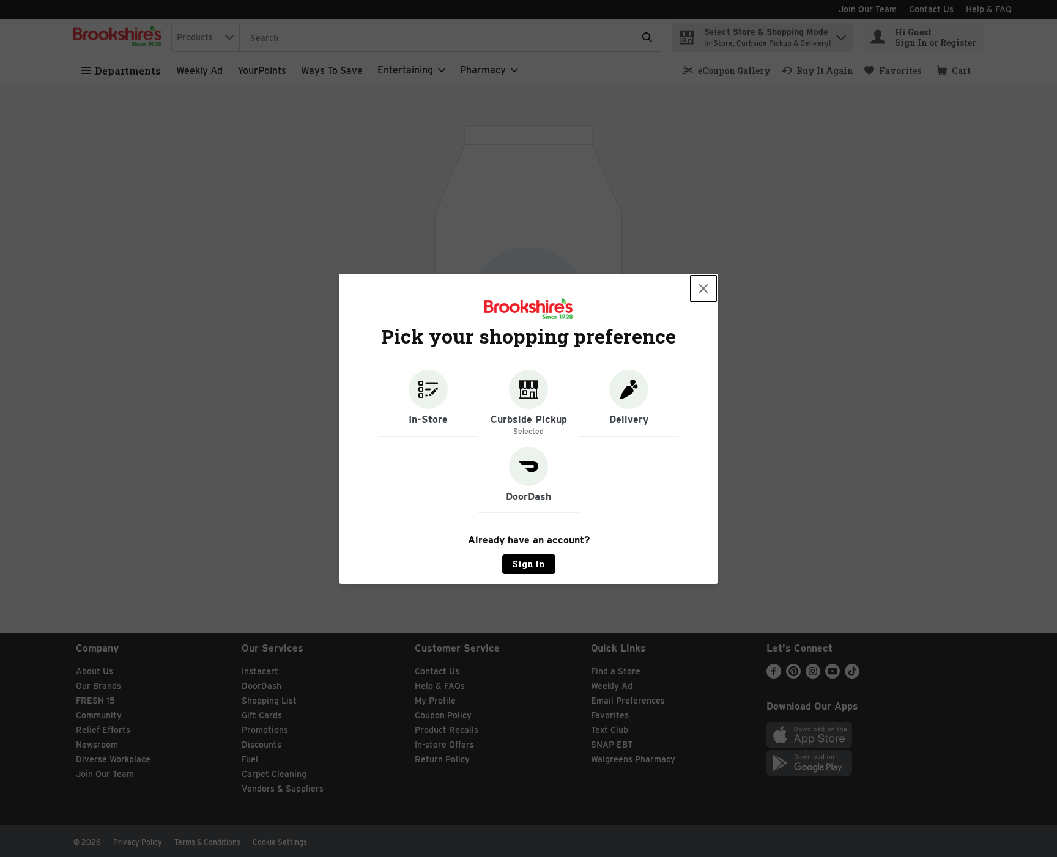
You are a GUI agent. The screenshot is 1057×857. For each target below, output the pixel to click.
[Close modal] (703, 288)
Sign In (529, 564)
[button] (428, 403)
